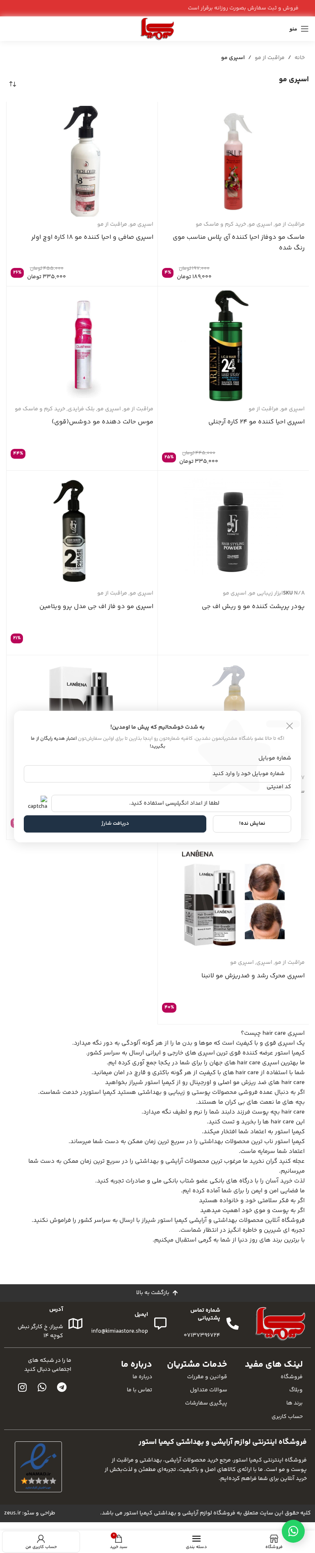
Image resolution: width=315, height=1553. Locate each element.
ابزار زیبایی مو (266, 593)
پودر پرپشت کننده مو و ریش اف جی (253, 607)
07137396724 (202, 1335)
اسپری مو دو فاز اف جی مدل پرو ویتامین (96, 607)
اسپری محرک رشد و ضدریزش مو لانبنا (253, 976)
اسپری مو (260, 224)
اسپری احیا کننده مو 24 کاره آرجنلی (256, 422)
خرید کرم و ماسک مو (221, 224)
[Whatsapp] (42, 1387)
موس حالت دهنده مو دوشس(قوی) (102, 422)
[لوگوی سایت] (157, 28)
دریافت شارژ (115, 824)
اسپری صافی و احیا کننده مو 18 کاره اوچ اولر (92, 237)
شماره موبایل (274, 758)
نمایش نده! (252, 824)
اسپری (264, 962)
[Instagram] (22, 1387)
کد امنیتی (279, 786)
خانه (299, 57)
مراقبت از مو (270, 57)
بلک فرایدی (81, 409)
